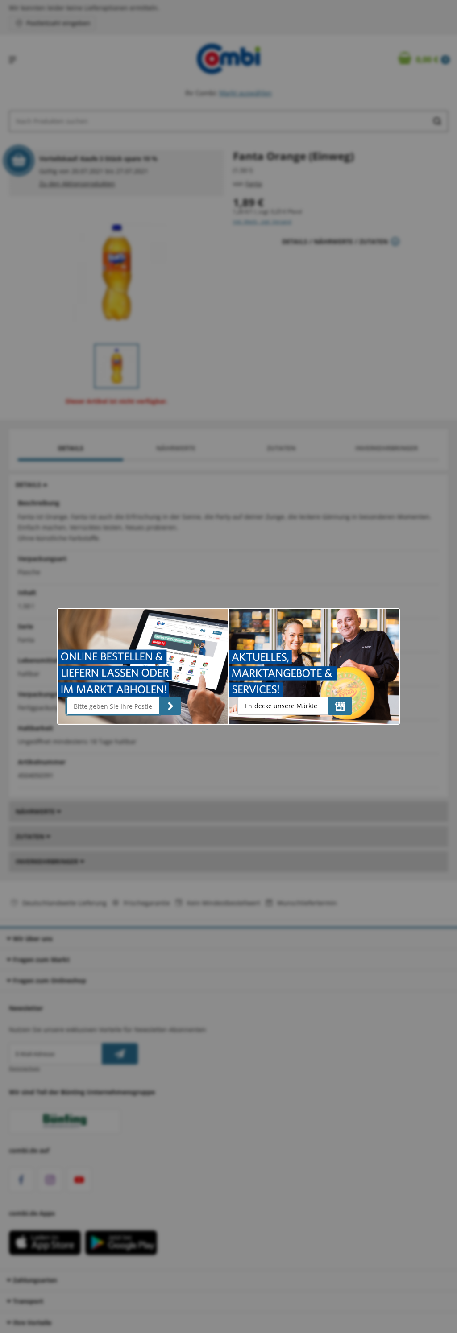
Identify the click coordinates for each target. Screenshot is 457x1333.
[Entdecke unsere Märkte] (340, 706)
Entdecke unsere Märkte (281, 706)
